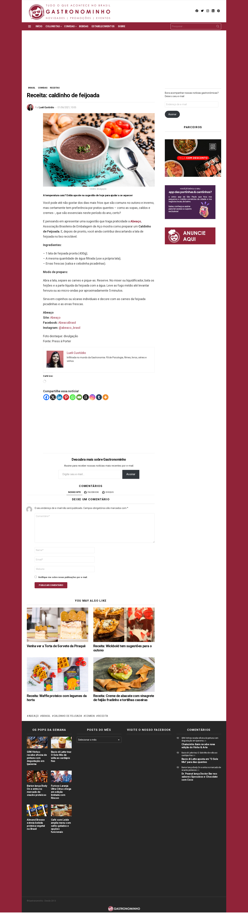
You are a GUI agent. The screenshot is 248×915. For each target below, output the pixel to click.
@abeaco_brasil (69, 327)
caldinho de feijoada (68, 716)
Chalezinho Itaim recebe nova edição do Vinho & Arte (198, 746)
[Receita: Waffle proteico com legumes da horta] (57, 674)
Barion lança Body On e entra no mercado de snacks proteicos (37, 790)
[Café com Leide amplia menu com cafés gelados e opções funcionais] (61, 810)
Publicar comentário (51, 585)
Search (217, 27)
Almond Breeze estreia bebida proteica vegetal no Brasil (36, 824)
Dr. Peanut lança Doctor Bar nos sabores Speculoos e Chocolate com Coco (200, 776)
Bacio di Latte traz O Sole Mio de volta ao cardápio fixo (61, 756)
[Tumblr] (99, 397)
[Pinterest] (66, 397)
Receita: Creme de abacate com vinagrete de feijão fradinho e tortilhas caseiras (123, 698)
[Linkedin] (59, 397)
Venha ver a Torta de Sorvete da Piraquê (56, 646)
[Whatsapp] (73, 397)
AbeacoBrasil (67, 322)
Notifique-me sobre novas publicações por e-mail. (63, 577)
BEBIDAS (83, 26)
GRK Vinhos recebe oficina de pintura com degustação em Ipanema (37, 758)
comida (90, 716)
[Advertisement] (124, 60)
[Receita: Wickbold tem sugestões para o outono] (124, 625)
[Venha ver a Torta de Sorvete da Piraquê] (57, 625)
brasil (46, 716)
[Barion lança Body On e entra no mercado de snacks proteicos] (37, 776)
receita (103, 716)
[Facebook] (46, 397)
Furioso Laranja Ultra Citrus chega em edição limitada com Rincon (61, 792)
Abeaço (55, 317)
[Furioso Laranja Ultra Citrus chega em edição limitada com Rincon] (61, 776)
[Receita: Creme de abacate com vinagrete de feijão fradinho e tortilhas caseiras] (124, 674)
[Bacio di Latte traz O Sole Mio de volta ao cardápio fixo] (61, 742)
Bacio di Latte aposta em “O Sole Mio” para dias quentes (200, 760)
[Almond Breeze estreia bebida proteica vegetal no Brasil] (37, 810)
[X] (53, 397)
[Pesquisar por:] (196, 26)
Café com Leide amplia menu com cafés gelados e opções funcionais (61, 825)
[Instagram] (92, 397)
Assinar (130, 474)
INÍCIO (39, 26)
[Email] (79, 397)
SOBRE (121, 26)
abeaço (34, 716)
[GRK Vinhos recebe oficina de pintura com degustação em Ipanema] (37, 742)
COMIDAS (69, 26)
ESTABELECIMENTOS (103, 26)
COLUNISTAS (53, 26)
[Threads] (86, 397)
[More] (105, 397)
